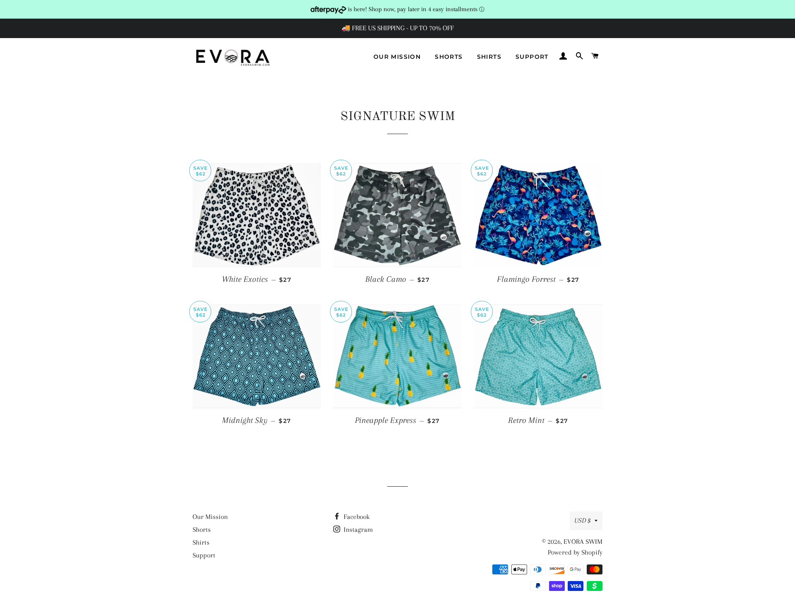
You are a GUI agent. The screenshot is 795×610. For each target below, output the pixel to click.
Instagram (357, 529)
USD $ (582, 520)
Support (532, 56)
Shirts (489, 56)
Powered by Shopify (575, 552)
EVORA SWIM (583, 541)
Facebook (356, 517)
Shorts (449, 56)
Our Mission (397, 56)
